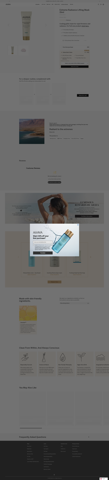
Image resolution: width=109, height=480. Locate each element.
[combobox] (104, 479)
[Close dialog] (78, 224)
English (103, 478)
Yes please (42, 253)
